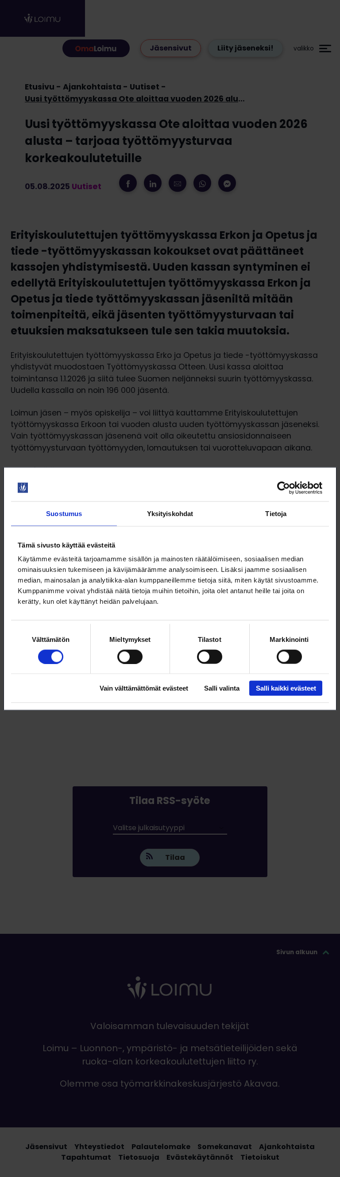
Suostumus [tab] (64, 513)
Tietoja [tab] (275, 513)
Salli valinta (222, 688)
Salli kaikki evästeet (286, 688)
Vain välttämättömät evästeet (144, 688)
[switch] (130, 656)
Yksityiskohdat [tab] (170, 513)
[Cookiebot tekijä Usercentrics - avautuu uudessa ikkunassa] (283, 487)
